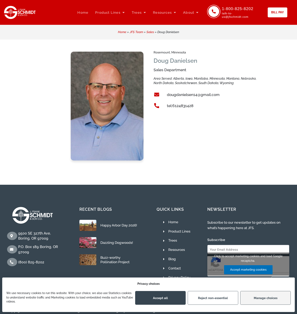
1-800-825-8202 (237, 8)
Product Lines (107, 12)
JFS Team (136, 32)
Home (82, 12)
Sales (150, 32)
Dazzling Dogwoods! (116, 243)
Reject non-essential (213, 298)
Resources (162, 12)
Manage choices (265, 298)
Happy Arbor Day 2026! (118, 225)
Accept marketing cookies (248, 269)
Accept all (160, 298)
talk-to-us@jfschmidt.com (235, 15)
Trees (137, 12)
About (188, 12)
